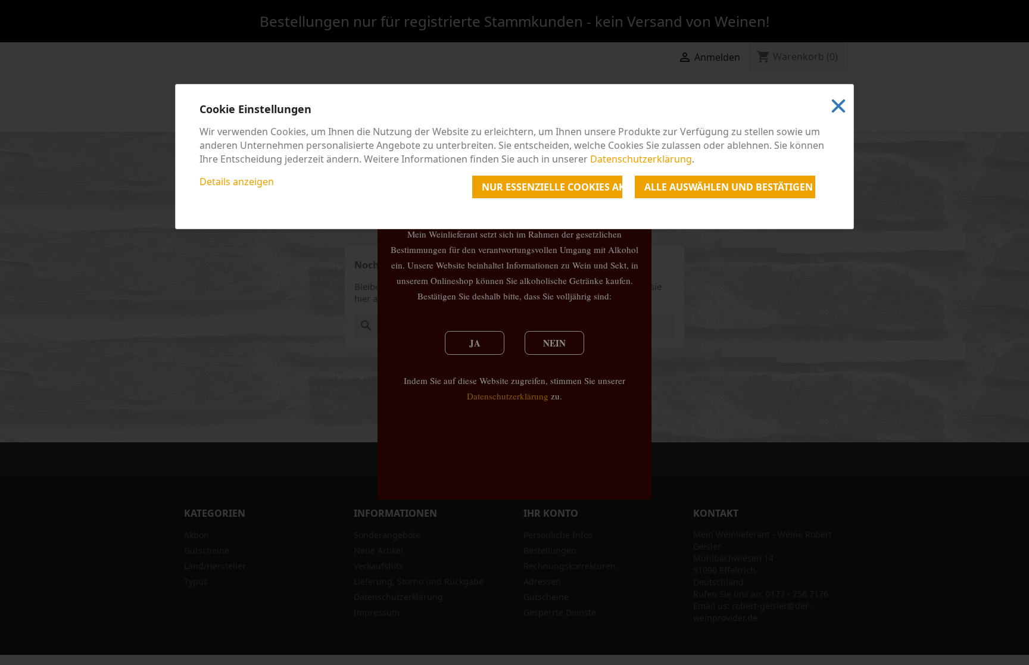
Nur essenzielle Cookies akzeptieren (552, 186)
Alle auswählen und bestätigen (728, 186)
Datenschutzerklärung (641, 159)
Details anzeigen (236, 181)
